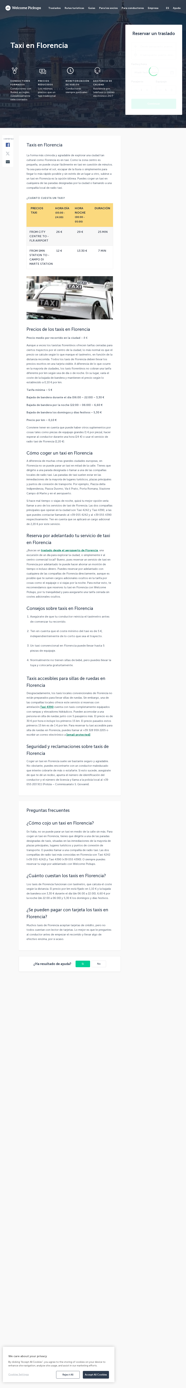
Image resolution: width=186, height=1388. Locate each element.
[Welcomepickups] (23, 8)
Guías (91, 8)
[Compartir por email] (8, 162)
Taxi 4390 (47, 707)
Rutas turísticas (74, 8)
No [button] (99, 963)
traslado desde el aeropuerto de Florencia (69, 550)
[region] (58, 1364)
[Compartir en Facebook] (8, 145)
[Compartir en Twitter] (8, 154)
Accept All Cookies (96, 1374)
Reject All (67, 1374)
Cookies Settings (18, 1374)
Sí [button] (83, 963)
